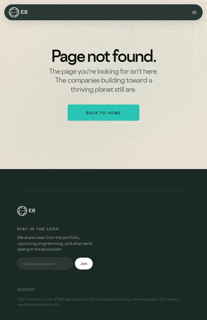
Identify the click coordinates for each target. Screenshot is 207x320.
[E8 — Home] (18, 12)
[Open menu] (194, 12)
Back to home (103, 112)
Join (83, 263)
